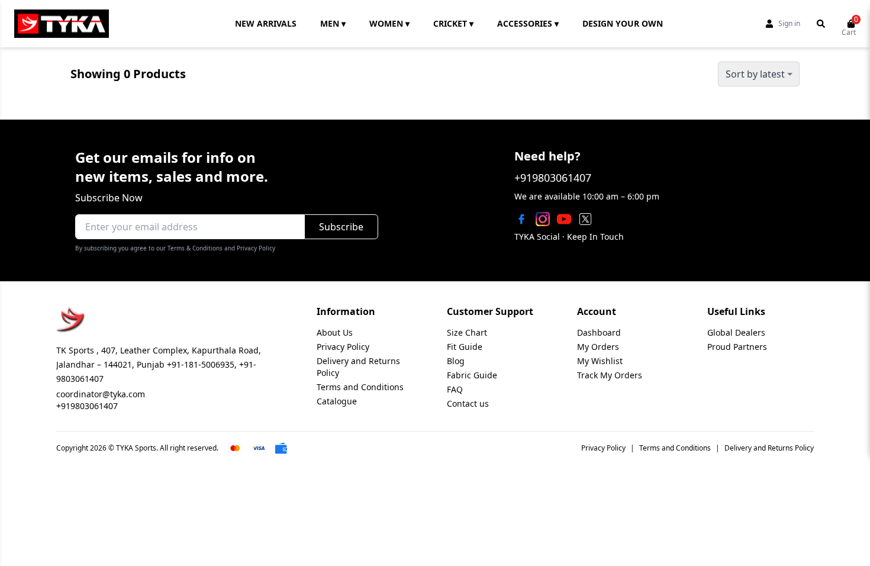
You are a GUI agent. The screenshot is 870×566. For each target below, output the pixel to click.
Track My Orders (609, 375)
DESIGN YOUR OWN (622, 23)
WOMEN (389, 23)
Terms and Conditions (360, 387)
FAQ (455, 389)
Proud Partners (737, 346)
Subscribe (341, 226)
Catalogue (337, 401)
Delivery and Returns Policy (769, 448)
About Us (335, 332)
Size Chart (467, 332)
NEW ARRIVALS (266, 23)
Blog (456, 360)
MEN (333, 23)
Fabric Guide (472, 375)
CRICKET (453, 23)
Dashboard (599, 332)
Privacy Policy (343, 346)
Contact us (468, 403)
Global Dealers (736, 332)
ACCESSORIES (528, 23)
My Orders (598, 346)
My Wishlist (600, 360)
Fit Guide (464, 346)
